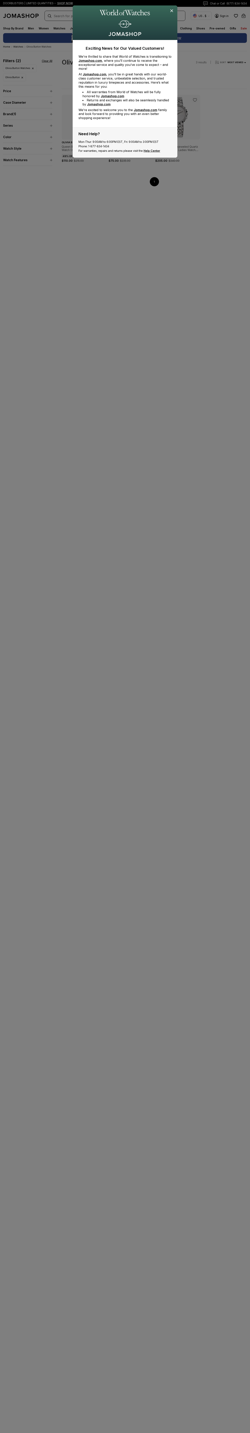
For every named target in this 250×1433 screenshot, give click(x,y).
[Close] (171, 10)
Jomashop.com (90, 61)
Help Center (152, 150)
